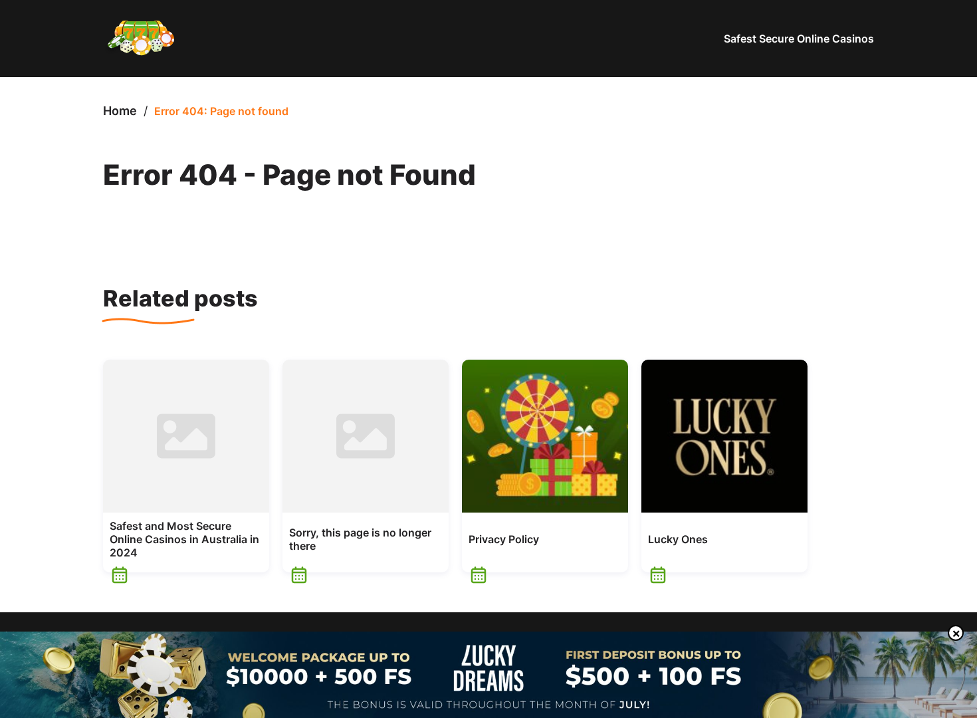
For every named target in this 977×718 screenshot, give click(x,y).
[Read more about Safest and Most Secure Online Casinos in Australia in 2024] (186, 436)
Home (120, 111)
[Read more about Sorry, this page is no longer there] (365, 436)
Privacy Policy (504, 539)
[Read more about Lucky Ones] (724, 436)
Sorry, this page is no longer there (360, 539)
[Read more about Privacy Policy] (545, 436)
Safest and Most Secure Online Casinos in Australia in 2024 (184, 539)
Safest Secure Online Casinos (799, 38)
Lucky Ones (678, 539)
